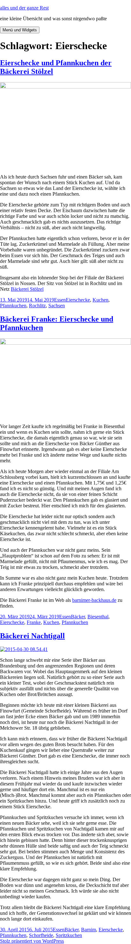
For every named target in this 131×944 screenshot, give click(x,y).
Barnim (88, 929)
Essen (60, 300)
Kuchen (100, 300)
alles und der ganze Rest (24, 7)
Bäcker (78, 616)
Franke (34, 622)
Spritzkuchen (69, 935)
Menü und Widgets (20, 30)
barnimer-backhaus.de (94, 600)
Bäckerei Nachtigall (32, 636)
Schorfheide (41, 935)
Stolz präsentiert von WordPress (32, 941)
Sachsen (56, 305)
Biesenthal (97, 616)
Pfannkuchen (13, 305)
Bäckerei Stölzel (27, 289)
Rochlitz (37, 305)
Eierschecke (78, 300)
